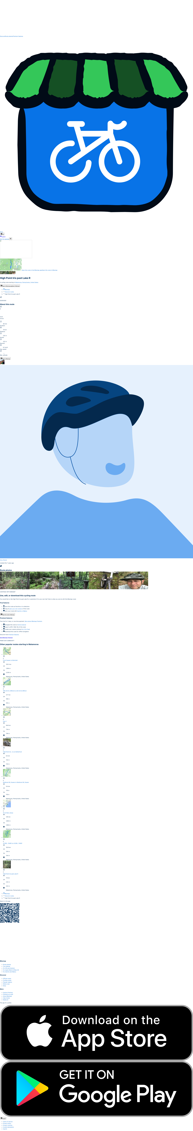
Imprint (5, 1129)
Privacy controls (7, 1125)
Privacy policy (7, 1123)
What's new (6, 984)
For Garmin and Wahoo (9, 971)
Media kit (5, 1000)
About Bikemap (7, 996)
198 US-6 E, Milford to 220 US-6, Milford (14, 690)
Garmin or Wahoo (22, 611)
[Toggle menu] (10, 238)
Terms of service (8, 1121)
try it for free (25, 629)
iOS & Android (22, 624)
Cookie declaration (8, 1127)
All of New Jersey (8, 813)
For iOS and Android (9, 968)
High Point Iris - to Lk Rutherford (12, 752)
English (4, 1118)
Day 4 (4, 721)
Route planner (9, 36)
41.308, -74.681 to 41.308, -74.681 (12, 843)
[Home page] (96, 17)
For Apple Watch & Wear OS (11, 970)
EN (3, 234)
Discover (2, 36)
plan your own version (15, 608)
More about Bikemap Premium (33, 621)
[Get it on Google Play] (96, 1089)
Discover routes (9, 292)
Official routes (7, 978)
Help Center (6, 998)
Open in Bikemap (6, 358)
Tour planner (6, 966)
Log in (3, 236)
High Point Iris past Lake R (10, 874)
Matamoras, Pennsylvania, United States (26, 282)
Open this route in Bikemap (8, 614)
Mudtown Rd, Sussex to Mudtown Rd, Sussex (16, 782)
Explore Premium (8, 992)
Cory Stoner (3, 560)
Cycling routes (7, 980)
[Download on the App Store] (96, 1033)
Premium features (18, 36)
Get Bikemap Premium (6, 637)
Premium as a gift (8, 994)
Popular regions (7, 982)
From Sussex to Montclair (10, 660)
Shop (4, 985)
